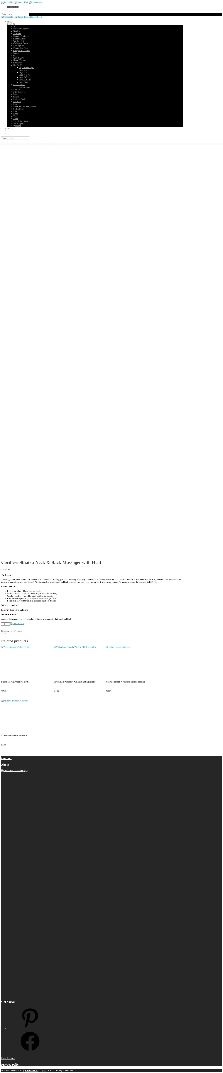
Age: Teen (23, 82)
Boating (16, 31)
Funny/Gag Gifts (20, 48)
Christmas (17, 63)
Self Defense (18, 109)
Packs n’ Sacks (19, 99)
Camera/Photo (19, 38)
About (10, 128)
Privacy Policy (10, 1064)
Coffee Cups (24, 87)
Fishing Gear (18, 46)
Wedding (17, 126)
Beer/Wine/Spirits (21, 29)
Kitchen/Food (19, 84)
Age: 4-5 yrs (24, 75)
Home (9, 21)
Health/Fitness (19, 60)
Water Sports (18, 123)
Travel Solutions (20, 121)
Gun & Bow (18, 58)
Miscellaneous (19, 92)
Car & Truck (18, 41)
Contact (6, 758)
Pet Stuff (17, 101)
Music (16, 94)
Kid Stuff (17, 65)
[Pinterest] (30, 1028)
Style (15, 114)
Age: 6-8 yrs (24, 77)
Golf (15, 55)
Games (16, 53)
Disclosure (8, 1058)
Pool (15, 104)
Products (11, 24)
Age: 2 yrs (23, 70)
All (14, 26)
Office (16, 97)
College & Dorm (20, 43)
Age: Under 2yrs (26, 67)
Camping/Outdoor (21, 36)
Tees (15, 116)
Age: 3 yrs (23, 72)
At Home (17, 33)
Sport (15, 111)
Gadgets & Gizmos (21, 50)
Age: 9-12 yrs (25, 80)
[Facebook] (30, 1052)
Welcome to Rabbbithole (11, 144)
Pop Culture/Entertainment (24, 106)
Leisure (16, 89)
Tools (15, 118)
